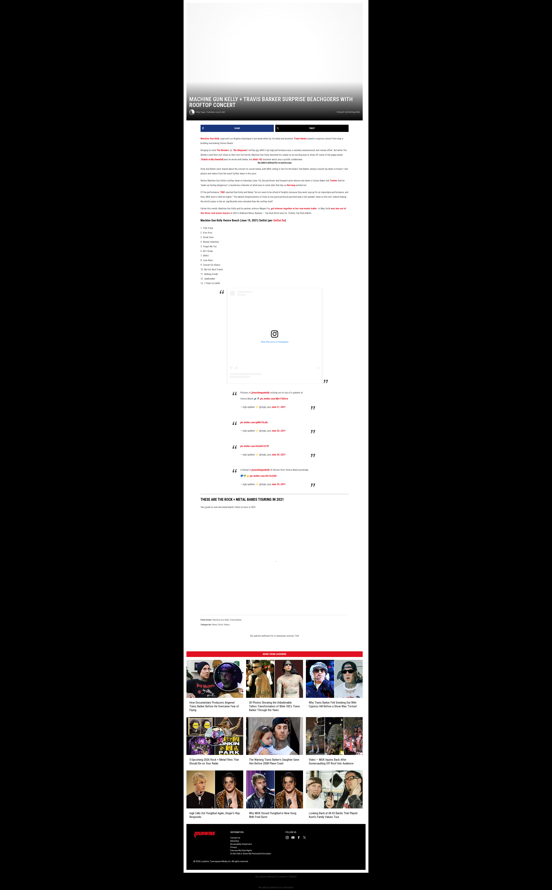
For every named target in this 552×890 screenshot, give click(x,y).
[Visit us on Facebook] (300, 837)
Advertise (234, 841)
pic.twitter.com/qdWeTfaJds (254, 422)
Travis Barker (300, 138)
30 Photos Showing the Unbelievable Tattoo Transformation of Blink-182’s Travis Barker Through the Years (274, 706)
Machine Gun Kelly (210, 138)
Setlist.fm (279, 220)
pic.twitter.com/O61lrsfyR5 (263, 475)
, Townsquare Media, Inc (220, 861)
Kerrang (291, 185)
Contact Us (235, 838)
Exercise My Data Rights (241, 850)
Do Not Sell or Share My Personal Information (250, 853)
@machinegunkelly (260, 392)
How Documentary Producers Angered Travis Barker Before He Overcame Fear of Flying (214, 706)
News (214, 624)
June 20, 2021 (278, 430)
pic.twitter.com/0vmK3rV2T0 (254, 446)
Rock (220, 624)
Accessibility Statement (241, 844)
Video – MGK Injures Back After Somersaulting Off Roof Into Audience (331, 761)
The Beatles (222, 150)
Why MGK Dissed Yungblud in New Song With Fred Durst (272, 815)
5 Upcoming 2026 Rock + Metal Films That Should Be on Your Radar (214, 761)
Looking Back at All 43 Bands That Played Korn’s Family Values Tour (333, 815)
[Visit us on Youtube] (294, 837)
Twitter (333, 180)
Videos (227, 624)
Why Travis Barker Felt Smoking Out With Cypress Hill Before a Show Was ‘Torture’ (333, 704)
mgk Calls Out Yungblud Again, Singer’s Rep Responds (214, 815)
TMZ (222, 192)
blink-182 (257, 159)
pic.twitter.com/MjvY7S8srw (274, 398)
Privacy (233, 847)
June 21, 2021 (278, 407)
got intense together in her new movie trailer (294, 208)
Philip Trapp (200, 112)
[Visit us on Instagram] (288, 837)
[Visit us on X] (305, 837)
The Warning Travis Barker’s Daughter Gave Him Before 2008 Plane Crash (274, 761)
